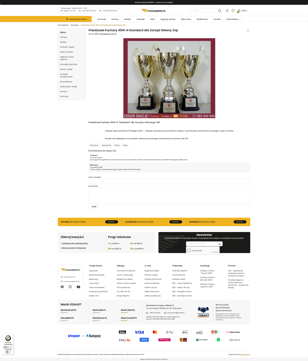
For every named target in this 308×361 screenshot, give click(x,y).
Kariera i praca (151, 287)
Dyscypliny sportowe (68, 64)
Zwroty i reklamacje (125, 275)
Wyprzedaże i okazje (68, 86)
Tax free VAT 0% (123, 291)
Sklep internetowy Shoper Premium (154, 359)
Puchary (63, 37)
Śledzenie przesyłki (96, 275)
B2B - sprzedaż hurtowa (182, 296)
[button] (77, 19)
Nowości (63, 91)
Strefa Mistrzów (178, 275)
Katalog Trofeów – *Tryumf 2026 (208, 272)
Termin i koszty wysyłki (126, 283)
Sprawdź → (112, 222)
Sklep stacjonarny (152, 291)
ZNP (186, 138)
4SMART (76, 304)
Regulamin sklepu (152, 271)
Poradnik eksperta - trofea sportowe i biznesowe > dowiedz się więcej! (238, 284)
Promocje (64, 96)
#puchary (94, 145)
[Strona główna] (153, 10)
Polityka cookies (151, 275)
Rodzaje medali (178, 279)
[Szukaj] (220, 10)
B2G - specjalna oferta (181, 291)
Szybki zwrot (94, 296)
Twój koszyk (94, 283)
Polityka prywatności (153, 279)
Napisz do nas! (70, 10)
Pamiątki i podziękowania (66, 75)
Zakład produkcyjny (153, 296)
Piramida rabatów (179, 271)
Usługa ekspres (123, 296)
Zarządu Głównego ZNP (147, 122)
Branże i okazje (66, 69)
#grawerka (106, 145)
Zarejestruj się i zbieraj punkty (75, 243)
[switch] (8, 351)
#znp (125, 145)
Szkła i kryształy (66, 52)
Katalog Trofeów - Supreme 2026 (208, 285)
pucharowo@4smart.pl (72, 281)
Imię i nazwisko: (95, 177)
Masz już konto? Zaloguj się (74, 248)
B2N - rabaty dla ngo (181, 287)
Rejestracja (93, 279)
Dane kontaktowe (152, 283)
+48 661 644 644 (89, 10)
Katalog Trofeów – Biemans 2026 (208, 278)
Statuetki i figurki (67, 47)
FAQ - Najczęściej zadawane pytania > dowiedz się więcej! (236, 273)
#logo (117, 145)
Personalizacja (66, 81)
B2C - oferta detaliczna (182, 283)
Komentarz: (93, 186)
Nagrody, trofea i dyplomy (67, 58)
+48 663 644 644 (109, 10)
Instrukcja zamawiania (98, 291)
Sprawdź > (64, 312)
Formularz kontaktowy (126, 271)
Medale (63, 42)
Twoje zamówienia (96, 287)
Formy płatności (123, 287)
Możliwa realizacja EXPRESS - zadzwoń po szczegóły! (154, 2)
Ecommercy (245, 354)
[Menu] (12, 335)
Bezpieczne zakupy (125, 279)
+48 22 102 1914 (154, 313)
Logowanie (93, 271)
